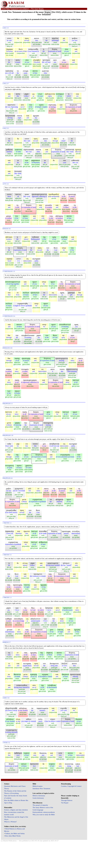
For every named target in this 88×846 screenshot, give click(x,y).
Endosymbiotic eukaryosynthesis (44, 812)
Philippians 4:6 (7, 478)
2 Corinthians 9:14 (9, 316)
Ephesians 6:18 (7, 348)
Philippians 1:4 (7, 403)
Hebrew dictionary (39, 796)
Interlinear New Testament (41, 788)
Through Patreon (66, 800)
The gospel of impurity (40, 805)
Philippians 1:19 (8, 435)
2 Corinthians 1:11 (9, 271)
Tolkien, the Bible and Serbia (15, 833)
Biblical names (37, 786)
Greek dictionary (38, 798)
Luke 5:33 (6, 128)
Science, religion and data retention (16, 810)
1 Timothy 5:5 (7, 555)
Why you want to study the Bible (44, 814)
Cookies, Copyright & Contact (71, 786)
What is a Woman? (10, 822)
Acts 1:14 (5, 184)
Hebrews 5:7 (7, 642)
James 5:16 (6, 698)
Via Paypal (64, 803)
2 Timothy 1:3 (7, 597)
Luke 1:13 (6, 28)
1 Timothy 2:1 (7, 523)
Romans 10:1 (7, 228)
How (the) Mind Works (13, 836)
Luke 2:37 (6, 83)
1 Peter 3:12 (6, 742)
